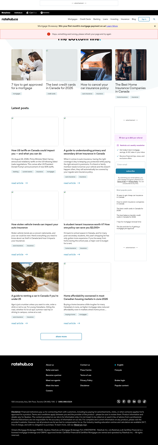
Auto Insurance (87, 94)
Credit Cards (85, 19)
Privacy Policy (133, 181)
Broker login (120, 380)
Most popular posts (124, 190)
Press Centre (85, 370)
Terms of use (85, 375)
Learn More (112, 26)
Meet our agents (53, 380)
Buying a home (70, 314)
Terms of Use (121, 181)
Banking (96, 19)
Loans (105, 19)
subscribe (130, 171)
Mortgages (72, 19)
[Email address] (130, 165)
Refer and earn (52, 370)
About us (50, 365)
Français (118, 370)
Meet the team (52, 385)
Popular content (122, 385)
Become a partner (53, 375)
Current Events (27, 171)
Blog (134, 19)
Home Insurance (122, 97)
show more (61, 336)
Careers (49, 391)
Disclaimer (84, 385)
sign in (144, 19)
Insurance (125, 19)
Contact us (85, 365)
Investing (114, 19)
